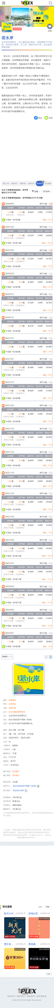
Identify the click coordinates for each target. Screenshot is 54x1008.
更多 (48, 974)
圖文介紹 (6, 183)
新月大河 (9, 913)
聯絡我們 (31, 996)
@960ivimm (30, 837)
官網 (50, 118)
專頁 (40, 118)
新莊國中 (16, 771)
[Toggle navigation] (3, 3)
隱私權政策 (42, 996)
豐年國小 (16, 775)
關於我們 (21, 996)
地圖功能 (23, 183)
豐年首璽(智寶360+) (9, 944)
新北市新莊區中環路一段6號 (24, 786)
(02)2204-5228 (18, 790)
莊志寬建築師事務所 (17, 712)
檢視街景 (31, 183)
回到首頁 (11, 996)
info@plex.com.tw (35, 835)
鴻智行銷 (12, 708)
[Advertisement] (27, 151)
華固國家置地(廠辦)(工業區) (33, 944)
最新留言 (14, 183)
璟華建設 (12, 700)
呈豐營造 (12, 704)
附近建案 (48, 183)
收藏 (49, 25)
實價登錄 (40, 183)
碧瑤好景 (33, 913)
